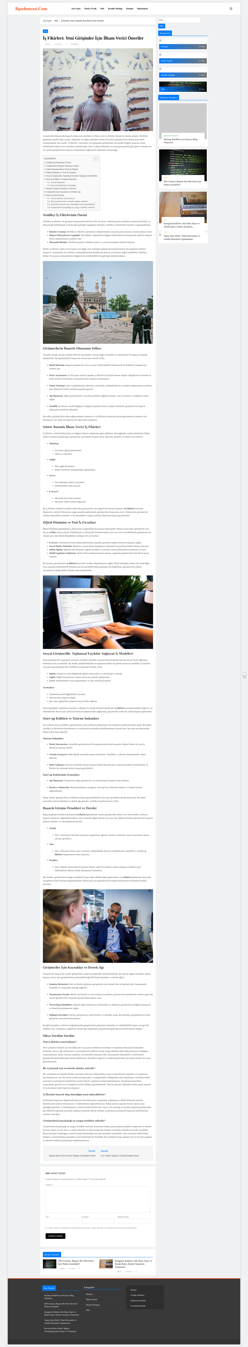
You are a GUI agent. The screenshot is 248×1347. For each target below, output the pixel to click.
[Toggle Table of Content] (94, 158)
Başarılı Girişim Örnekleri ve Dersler (61, 188)
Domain (129, 8)
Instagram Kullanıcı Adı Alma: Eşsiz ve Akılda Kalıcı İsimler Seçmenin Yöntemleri (133, 1264)
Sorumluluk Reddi (138, 1306)
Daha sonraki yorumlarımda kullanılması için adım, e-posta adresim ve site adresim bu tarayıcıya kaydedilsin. (93, 1228)
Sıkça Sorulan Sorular (55, 195)
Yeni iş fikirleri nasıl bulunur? (63, 198)
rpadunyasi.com (31, 8)
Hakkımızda (142, 8)
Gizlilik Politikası (137, 1295)
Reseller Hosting (115, 8)
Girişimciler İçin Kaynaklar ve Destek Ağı (63, 192)
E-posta (85, 1217)
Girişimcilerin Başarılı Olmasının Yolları (62, 166)
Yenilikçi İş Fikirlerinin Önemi (58, 162)
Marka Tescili (90, 8)
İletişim (134, 1290)
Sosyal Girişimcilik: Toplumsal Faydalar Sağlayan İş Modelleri (71, 176)
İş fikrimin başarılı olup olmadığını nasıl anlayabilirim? (73, 204)
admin (47, 44)
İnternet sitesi (123, 1217)
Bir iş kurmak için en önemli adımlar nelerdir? (69, 201)
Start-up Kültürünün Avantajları (63, 185)
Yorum (49, 1185)
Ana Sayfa (75, 8)
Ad (48, 1217)
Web (102, 8)
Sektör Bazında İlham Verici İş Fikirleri (62, 169)
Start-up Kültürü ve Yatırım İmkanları (61, 179)
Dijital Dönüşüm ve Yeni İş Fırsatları (61, 172)
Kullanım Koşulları (138, 1301)
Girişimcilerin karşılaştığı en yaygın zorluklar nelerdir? (73, 207)
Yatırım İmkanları (58, 182)
